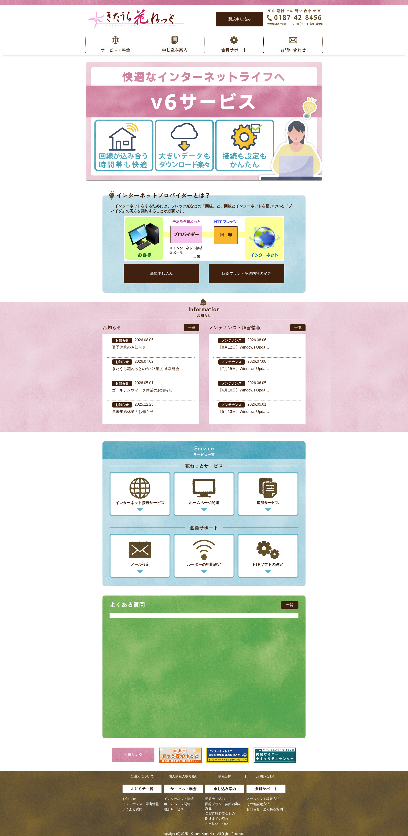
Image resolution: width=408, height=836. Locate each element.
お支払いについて (218, 824)
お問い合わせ (266, 776)
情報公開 (224, 776)
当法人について (142, 776)
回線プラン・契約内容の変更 (246, 273)
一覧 (192, 327)
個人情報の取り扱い (183, 776)
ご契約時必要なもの (220, 813)
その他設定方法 (258, 804)
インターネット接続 (179, 799)
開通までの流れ (216, 818)
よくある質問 (132, 809)
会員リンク (133, 755)
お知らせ (129, 799)
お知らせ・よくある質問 (264, 809)
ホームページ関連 (177, 804)
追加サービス (174, 809)
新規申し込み (239, 19)
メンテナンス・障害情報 (141, 804)
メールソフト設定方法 (263, 799)
